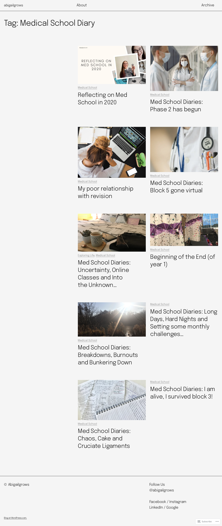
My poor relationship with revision (105, 192)
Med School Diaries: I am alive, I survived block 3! (182, 393)
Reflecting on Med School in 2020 (102, 99)
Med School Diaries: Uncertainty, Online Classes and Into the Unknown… (104, 274)
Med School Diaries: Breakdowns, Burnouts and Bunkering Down (108, 355)
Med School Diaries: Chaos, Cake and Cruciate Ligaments (104, 438)
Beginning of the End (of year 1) (182, 261)
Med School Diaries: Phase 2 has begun (176, 106)
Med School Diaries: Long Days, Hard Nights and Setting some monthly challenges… (183, 323)
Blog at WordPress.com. (15, 518)
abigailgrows (13, 5)
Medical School (87, 87)
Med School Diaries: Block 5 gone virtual (176, 187)
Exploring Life (86, 255)
